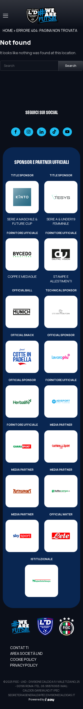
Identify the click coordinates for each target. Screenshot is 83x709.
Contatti (19, 647)
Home (8, 30)
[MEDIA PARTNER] (60, 446)
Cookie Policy (23, 659)
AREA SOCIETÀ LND (26, 653)
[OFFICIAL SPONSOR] (60, 357)
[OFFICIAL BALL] (22, 312)
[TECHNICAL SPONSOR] (60, 312)
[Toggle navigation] (5, 16)
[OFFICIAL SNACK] (22, 357)
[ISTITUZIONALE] (41, 581)
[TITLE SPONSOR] (22, 197)
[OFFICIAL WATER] (60, 536)
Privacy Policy (24, 665)
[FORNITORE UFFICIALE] (22, 254)
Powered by (37, 699)
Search (70, 65)
